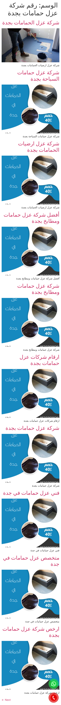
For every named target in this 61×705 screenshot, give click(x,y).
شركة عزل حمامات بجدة (32, 428)
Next (6, 699)
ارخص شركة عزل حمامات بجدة (30, 632)
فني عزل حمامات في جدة (31, 493)
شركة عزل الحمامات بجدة (30, 22)
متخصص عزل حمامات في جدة (31, 561)
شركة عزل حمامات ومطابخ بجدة (38, 289)
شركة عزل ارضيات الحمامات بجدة (38, 146)
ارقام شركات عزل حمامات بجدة (39, 360)
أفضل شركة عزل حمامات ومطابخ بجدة (31, 218)
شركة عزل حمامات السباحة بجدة (38, 75)
